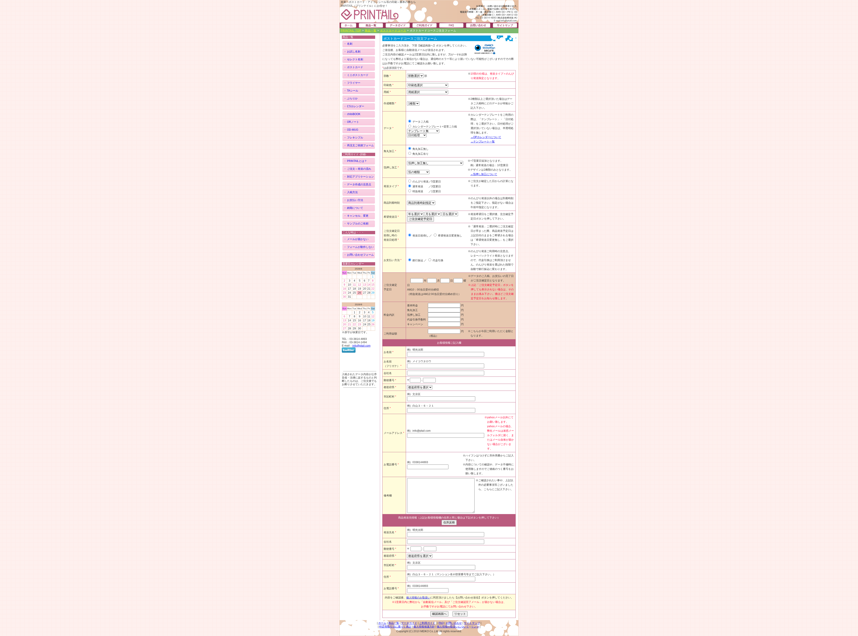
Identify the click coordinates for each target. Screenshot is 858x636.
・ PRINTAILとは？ (355, 161)
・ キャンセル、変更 (356, 215)
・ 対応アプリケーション (359, 176)
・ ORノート (351, 121)
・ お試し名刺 (352, 51)
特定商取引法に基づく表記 (395, 626)
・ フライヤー (352, 82)
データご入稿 (420, 121)
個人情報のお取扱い (418, 597)
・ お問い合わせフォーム (359, 254)
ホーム (382, 623)
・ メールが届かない (356, 239)
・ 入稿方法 (351, 192)
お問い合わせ (454, 623)
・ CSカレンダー (354, 106)
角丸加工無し (420, 149)
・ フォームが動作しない (359, 247)
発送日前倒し (420, 235)
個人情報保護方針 (424, 626)
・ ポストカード (353, 67)
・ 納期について (353, 207)
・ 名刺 (348, 43)
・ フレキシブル (353, 137)
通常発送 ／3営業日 (426, 186)
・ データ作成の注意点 (357, 184)
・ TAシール (351, 90)
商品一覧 (370, 30)
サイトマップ (472, 623)
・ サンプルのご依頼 (356, 223)
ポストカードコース (393, 30)
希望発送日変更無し (449, 235)
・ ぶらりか (351, 98)
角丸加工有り (420, 153)
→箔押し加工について (483, 174)
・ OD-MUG (351, 129)
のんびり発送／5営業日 (426, 181)
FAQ (441, 623)
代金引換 (437, 260)
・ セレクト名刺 (353, 59)
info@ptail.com (361, 345)
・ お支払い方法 (353, 200)
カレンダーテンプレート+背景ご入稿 (434, 126)
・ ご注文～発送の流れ (357, 168)
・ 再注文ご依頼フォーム (359, 145)
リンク (475, 626)
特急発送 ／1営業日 (426, 191)
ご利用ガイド (427, 623)
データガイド (409, 623)
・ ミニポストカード (356, 75)
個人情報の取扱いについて (453, 626)
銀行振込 (417, 260)
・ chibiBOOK (352, 114)
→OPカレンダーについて (486, 137)
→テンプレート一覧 (483, 141)
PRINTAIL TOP (351, 30)
